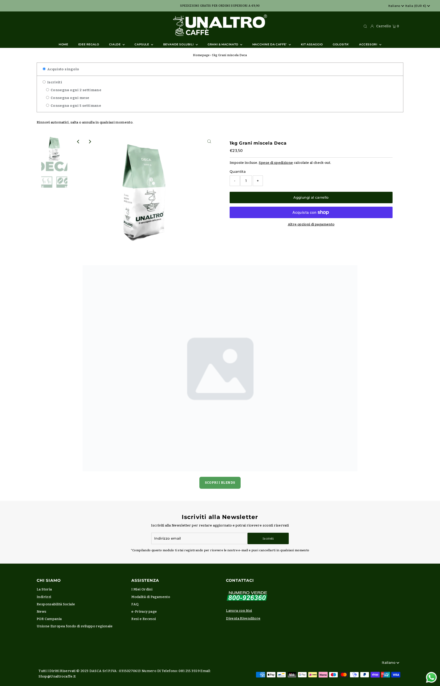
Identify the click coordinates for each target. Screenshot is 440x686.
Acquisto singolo (62, 69)
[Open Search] (365, 26)
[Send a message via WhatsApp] (431, 677)
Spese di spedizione (276, 163)
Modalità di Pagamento (150, 597)
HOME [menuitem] (63, 44)
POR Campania (49, 619)
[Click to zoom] (209, 142)
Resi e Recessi (143, 619)
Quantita (238, 171)
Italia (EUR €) (416, 6)
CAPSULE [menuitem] (142, 44)
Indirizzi (44, 597)
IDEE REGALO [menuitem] (88, 44)
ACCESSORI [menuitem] (368, 44)
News (42, 611)
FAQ (134, 604)
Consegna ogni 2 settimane (75, 90)
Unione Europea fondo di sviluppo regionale (75, 626)
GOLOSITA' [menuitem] (341, 44)
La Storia (44, 589)
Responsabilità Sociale (56, 604)
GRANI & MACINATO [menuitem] (223, 44)
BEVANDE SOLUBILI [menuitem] (179, 44)
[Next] (90, 142)
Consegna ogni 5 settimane (75, 106)
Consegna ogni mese (69, 98)
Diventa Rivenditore (243, 618)
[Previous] (78, 142)
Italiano (394, 6)
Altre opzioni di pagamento (311, 224)
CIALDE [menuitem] (115, 44)
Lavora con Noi (239, 611)
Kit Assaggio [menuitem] (312, 44)
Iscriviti (54, 82)
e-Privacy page (144, 611)
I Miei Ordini (141, 589)
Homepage (201, 55)
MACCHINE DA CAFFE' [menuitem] (270, 44)
